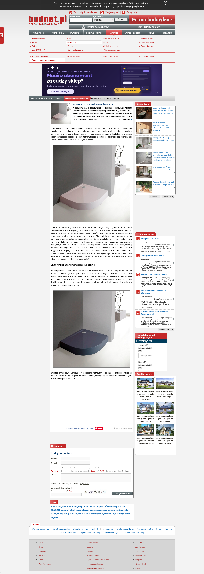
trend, (117, 514)
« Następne (154, 196)
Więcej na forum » (166, 330)
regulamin (84, 484)
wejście (54, 517)
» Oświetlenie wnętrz (147, 42)
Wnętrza (48, 98)
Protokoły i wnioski (68, 532)
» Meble (106, 42)
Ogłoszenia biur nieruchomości (99, 560)
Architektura (140, 547)
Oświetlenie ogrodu (112, 532)
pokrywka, (62, 513)
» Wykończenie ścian (111, 50)
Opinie (41, 560)
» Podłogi (33, 46)
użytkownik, (125, 514)
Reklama (42, 555)
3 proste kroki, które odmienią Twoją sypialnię (154, 313)
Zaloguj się (132, 12)
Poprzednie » (168, 196)
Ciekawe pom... (165, 244)
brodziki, (56, 510)
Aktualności (139, 543)
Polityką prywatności (139, 3)
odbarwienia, (122, 510)
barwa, (86, 506)
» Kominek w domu (146, 38)
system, (105, 514)
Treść (53, 475)
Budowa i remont (141, 555)
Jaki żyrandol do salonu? (152, 256)
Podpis (54, 458)
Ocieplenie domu (80, 529)
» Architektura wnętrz (38, 38)
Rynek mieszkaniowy (90, 532)
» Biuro (69, 38)
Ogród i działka (141, 564)
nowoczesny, (111, 510)
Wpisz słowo (75, 17)
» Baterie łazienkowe (111, 56)
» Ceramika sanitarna (147, 56)
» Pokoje (70, 46)
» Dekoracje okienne (111, 38)
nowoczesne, (99, 510)
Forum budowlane (94, 543)
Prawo (137, 568)
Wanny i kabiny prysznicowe (77, 98)
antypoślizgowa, (59, 506)
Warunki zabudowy (40, 529)
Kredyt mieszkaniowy (134, 532)
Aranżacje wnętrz (145, 529)
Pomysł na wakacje (150, 239)
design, (64, 510)
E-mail (54, 463)
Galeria (90, 551)
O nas (41, 543)
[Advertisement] (92, 438)
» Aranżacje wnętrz (74, 56)
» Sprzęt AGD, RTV (37, 50)
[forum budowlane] (152, 19)
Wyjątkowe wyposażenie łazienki (80, 265)
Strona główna (36, 98)
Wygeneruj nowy (75, 491)
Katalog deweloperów (95, 564)
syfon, (99, 514)
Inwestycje (139, 551)
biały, (115, 506)
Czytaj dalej (124, 119)
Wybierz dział (98, 17)
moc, (91, 510)
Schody (95, 529)
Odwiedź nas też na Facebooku (79, 428)
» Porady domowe (146, 46)
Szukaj (36, 524)
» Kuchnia (34, 42)
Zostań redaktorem (46, 564)
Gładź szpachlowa (125, 529)
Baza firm (90, 547)
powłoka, (73, 513)
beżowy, (92, 506)
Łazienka (58, 98)
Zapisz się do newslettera (85, 12)
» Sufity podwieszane (75, 50)
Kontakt (41, 547)
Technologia (107, 529)
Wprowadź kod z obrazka (62, 488)
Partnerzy (42, 551)
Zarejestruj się (111, 12)
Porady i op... (166, 278)
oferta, (54, 514)
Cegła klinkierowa (164, 529)
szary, (112, 514)
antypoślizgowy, (75, 506)
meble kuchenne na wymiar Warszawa (153, 291)
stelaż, (93, 514)
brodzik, (122, 506)
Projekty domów (93, 555)
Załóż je (103, 471)
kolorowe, (78, 510)
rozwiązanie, (84, 514)
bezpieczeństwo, (104, 506)
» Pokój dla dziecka (110, 46)
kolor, (71, 510)
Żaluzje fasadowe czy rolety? (154, 274)
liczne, (86, 510)
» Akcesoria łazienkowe (39, 56)
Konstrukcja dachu (61, 529)
